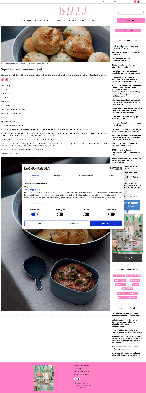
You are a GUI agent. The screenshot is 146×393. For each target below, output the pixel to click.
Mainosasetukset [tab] (86, 176)
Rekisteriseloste (80, 374)
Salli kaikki (106, 223)
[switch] (60, 214)
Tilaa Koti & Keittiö (81, 366)
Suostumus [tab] (34, 176)
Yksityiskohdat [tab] (60, 176)
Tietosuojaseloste (81, 371)
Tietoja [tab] (111, 176)
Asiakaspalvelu (80, 368)
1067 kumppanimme (32, 190)
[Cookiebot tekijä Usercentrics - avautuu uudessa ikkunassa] (112, 168)
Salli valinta (73, 223)
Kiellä (40, 223)
